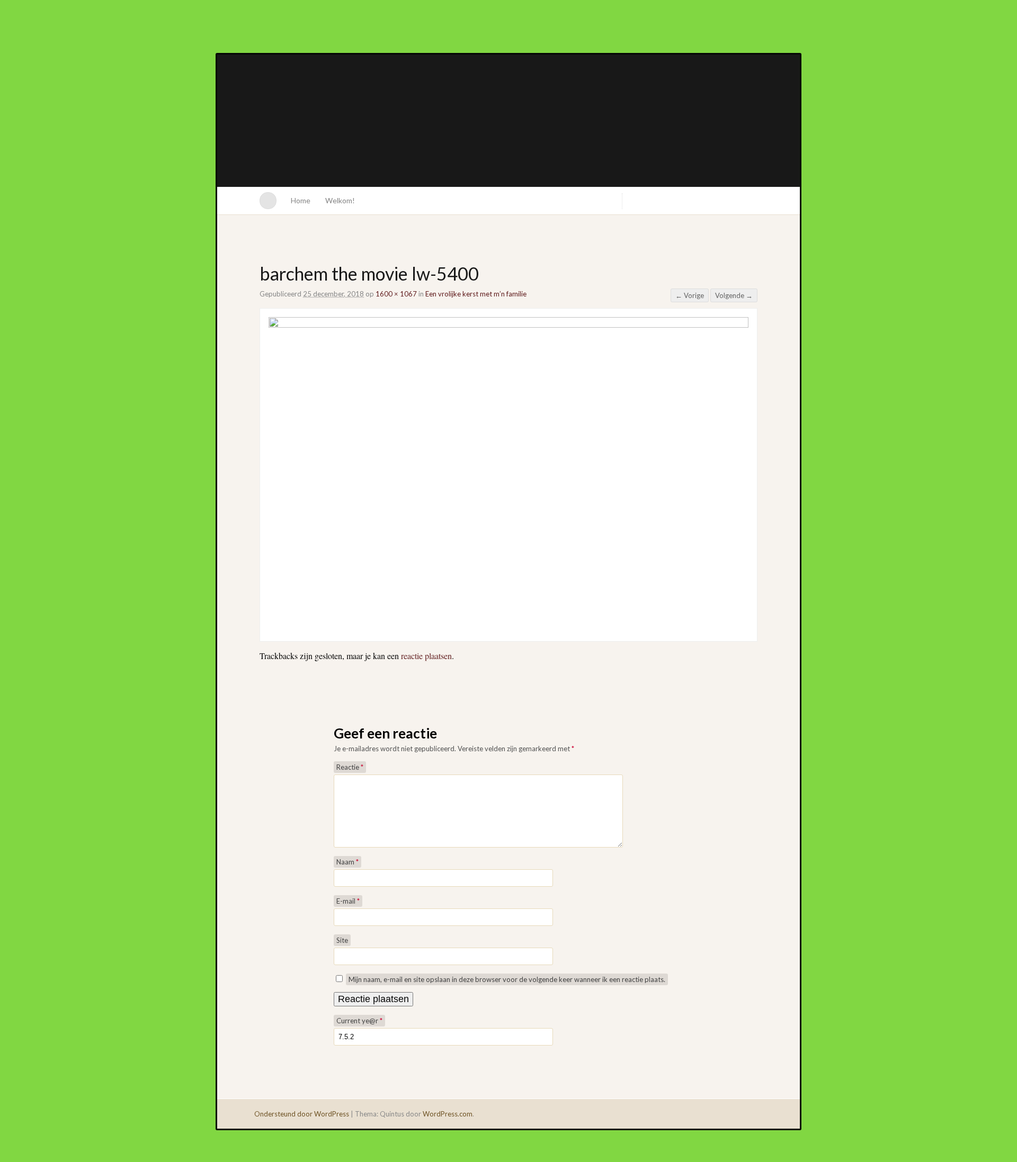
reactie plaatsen (426, 655)
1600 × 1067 (396, 294)
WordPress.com (447, 1114)
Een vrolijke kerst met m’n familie (476, 294)
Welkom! (340, 200)
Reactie (349, 767)
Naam (347, 862)
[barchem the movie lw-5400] (508, 324)
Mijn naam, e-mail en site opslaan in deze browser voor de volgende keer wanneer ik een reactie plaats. (507, 979)
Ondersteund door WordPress (301, 1114)
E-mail (348, 901)
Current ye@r (359, 1020)
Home (300, 200)
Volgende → (734, 295)
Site (342, 940)
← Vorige (689, 295)
